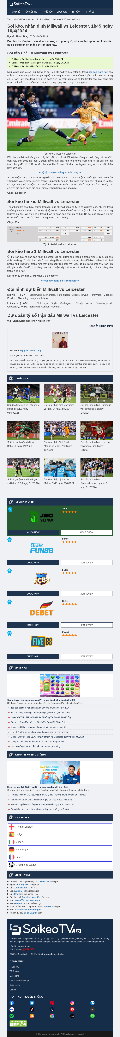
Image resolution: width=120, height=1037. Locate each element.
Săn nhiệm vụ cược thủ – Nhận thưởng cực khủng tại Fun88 (39, 809)
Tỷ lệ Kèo (14, 971)
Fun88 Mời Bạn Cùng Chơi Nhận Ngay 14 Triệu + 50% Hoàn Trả (41, 799)
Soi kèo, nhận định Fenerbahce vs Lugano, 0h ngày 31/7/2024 (94, 483)
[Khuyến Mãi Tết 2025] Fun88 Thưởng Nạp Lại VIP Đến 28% (37, 787)
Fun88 (65, 538)
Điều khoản (15, 985)
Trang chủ (15, 11)
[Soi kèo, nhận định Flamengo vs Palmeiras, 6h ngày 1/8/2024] (96, 393)
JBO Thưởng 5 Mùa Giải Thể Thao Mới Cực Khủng (35, 746)
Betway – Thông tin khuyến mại (30, 755)
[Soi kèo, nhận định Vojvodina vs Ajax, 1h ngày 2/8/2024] (60, 393)
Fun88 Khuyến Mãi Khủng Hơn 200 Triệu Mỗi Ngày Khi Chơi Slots (42, 804)
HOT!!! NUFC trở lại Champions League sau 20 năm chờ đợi (39, 732)
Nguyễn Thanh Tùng (30, 350)
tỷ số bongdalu (45, 954)
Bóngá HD (24, 884)
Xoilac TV (44, 881)
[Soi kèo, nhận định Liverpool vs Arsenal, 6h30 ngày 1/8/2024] (96, 430)
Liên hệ (13, 989)
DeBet (65, 601)
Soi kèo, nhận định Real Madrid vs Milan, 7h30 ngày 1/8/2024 (58, 446)
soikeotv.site (15, 938)
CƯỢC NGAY (33, 532)
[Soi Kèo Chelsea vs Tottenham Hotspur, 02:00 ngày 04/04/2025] (23, 393)
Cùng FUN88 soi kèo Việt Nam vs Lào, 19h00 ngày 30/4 (37, 741)
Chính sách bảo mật (19, 980)
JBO (64, 508)
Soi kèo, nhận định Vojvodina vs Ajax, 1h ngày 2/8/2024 (37, 59)
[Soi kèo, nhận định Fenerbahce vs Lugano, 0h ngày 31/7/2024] (96, 467)
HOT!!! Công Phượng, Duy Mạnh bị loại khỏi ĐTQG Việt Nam (40, 712)
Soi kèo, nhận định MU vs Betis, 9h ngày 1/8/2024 (35, 66)
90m (16, 894)
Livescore (14, 976)
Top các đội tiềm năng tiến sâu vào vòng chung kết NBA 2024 (39, 707)
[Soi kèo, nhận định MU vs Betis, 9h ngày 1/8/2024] (23, 430)
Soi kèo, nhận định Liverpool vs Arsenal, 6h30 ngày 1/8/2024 (95, 446)
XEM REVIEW (86, 532)
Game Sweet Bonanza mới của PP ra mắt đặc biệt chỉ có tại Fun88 (41, 700)
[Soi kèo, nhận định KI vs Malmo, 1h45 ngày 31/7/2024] (60, 467)
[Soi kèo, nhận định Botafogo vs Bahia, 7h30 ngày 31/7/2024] (23, 467)
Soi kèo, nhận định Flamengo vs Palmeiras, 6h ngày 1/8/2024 (40, 63)
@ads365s (29, 949)
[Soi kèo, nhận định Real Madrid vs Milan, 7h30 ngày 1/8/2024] (60, 430)
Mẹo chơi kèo (21, 668)
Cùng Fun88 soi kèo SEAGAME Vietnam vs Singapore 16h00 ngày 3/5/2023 (47, 737)
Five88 (65, 632)
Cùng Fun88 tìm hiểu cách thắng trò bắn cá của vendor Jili (38, 727)
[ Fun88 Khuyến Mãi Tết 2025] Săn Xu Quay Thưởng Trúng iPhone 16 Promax (48, 794)
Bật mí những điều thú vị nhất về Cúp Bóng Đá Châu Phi (37, 722)
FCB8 (65, 570)
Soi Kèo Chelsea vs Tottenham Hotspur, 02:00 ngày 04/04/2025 (23, 409)
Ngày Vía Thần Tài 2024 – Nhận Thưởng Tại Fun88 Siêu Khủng (40, 717)
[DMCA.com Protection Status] (18, 1023)
